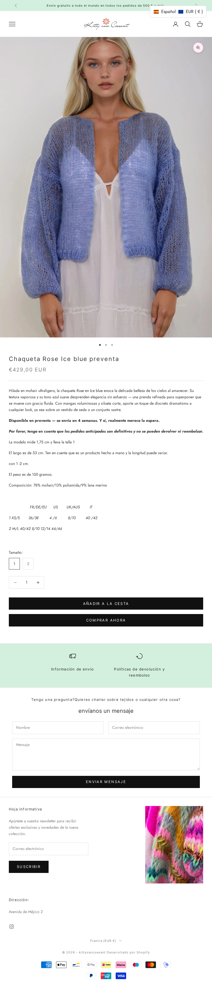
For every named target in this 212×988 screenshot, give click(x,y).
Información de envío (72, 669)
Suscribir (29, 866)
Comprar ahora (106, 620)
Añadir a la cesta (106, 603)
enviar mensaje (106, 781)
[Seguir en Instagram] (11, 926)
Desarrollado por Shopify (128, 952)
